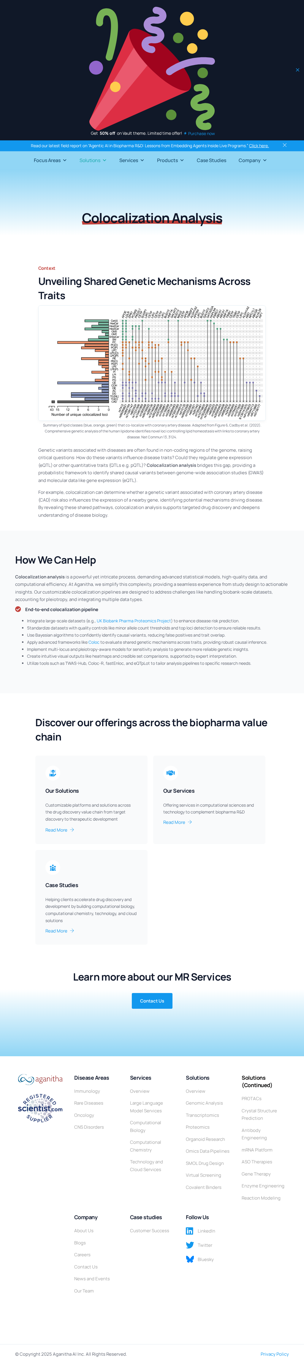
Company (250, 160)
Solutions (90, 160)
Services (128, 160)
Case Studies (211, 160)
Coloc (93, 642)
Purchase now (201, 133)
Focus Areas (47, 160)
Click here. (259, 145)
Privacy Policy (275, 1354)
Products (167, 160)
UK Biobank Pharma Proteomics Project (134, 621)
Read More (56, 830)
